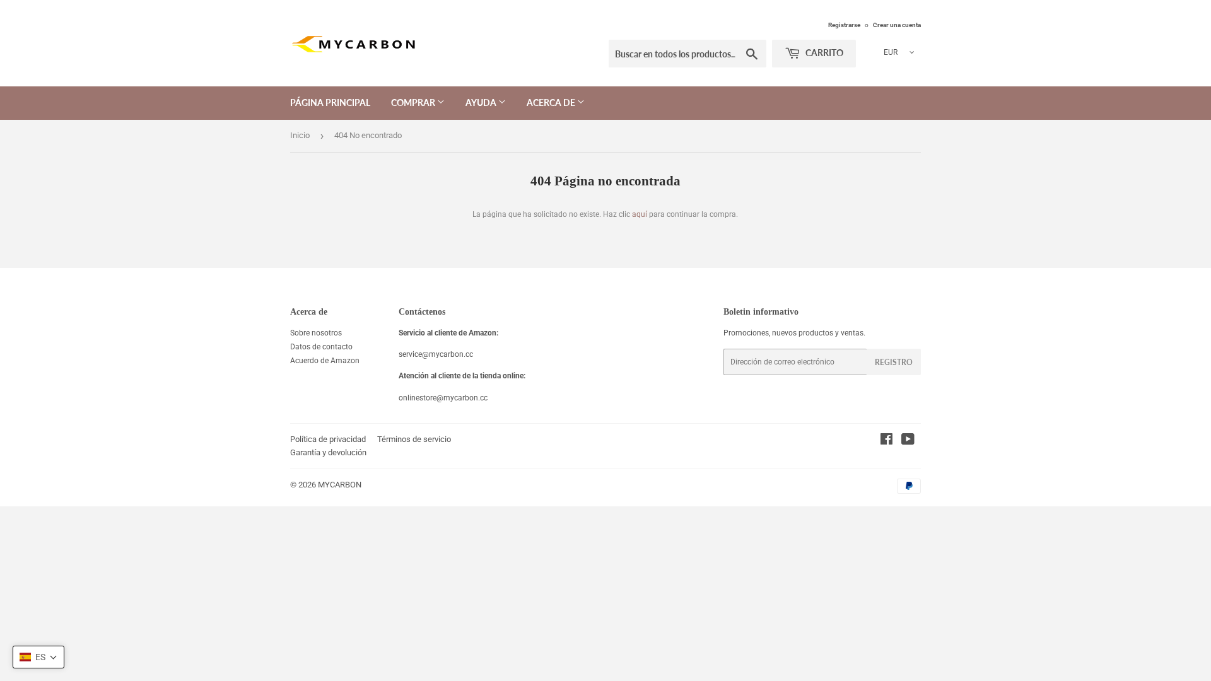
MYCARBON (339, 484)
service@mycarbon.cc (436, 354)
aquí (639, 214)
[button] (38, 657)
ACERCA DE (552, 102)
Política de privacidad (328, 439)
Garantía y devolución (328, 452)
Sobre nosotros (316, 333)
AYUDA (481, 102)
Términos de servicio (414, 439)
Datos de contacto (321, 346)
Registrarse (844, 24)
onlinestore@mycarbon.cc (443, 397)
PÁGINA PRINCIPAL (330, 102)
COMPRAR (414, 102)
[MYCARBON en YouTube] (908, 441)
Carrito (823, 52)
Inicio (300, 135)
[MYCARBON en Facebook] (886, 441)
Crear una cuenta (897, 24)
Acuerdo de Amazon (325, 360)
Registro (894, 362)
